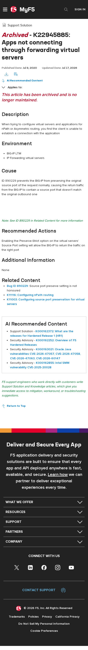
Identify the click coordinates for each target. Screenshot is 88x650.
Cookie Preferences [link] (44, 631)
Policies (33, 616)
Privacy (47, 616)
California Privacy (67, 616)
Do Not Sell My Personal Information (44, 624)
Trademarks (17, 616)
